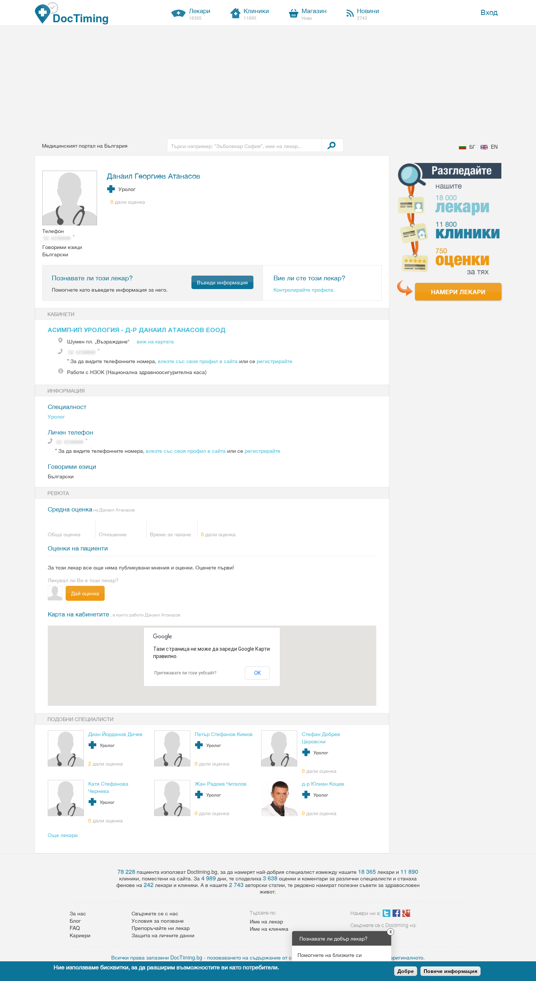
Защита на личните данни (163, 935)
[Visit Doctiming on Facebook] (396, 914)
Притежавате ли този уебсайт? (185, 673)
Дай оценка (85, 593)
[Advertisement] (268, 81)
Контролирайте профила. (304, 289)
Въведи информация (222, 282)
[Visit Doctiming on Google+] (406, 914)
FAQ (75, 927)
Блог (75, 920)
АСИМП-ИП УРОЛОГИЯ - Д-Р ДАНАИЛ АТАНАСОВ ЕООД (137, 329)
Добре (405, 971)
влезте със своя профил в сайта (198, 361)
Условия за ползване (158, 920)
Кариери (80, 935)
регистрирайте (274, 361)
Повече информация (450, 971)
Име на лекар (266, 921)
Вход (489, 12)
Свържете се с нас (155, 913)
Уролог (56, 416)
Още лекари (63, 834)
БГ (472, 146)
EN (494, 146)
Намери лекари (458, 291)
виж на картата (155, 341)
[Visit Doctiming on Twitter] (386, 914)
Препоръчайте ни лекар (161, 927)
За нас (78, 913)
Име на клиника (269, 928)
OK (257, 673)
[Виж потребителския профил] (70, 198)
